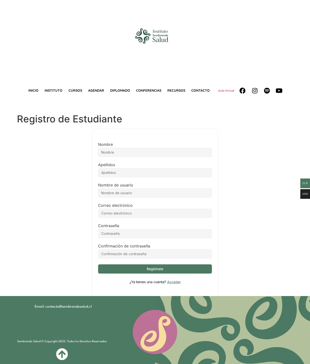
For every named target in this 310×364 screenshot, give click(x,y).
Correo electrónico (115, 205)
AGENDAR (96, 90)
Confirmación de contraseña (124, 246)
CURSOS (75, 90)
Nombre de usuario (115, 185)
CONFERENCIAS (148, 90)
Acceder (174, 282)
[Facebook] (243, 91)
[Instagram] (255, 91)
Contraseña (108, 226)
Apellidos (106, 165)
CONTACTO (200, 90)
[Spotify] (267, 91)
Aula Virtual (226, 90)
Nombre (105, 144)
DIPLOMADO (120, 90)
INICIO (33, 90)
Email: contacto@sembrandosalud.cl (63, 307)
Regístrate (155, 269)
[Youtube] (279, 91)
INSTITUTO (53, 90)
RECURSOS (176, 90)
